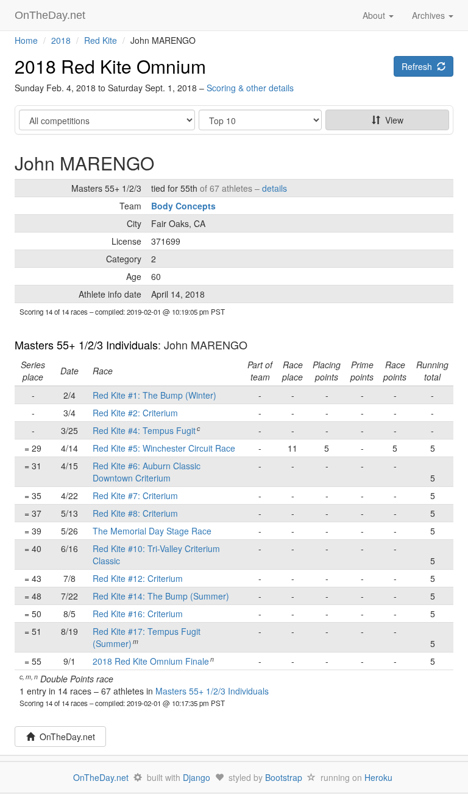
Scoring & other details (250, 88)
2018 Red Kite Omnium (110, 66)
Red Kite (100, 40)
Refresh (419, 66)
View (391, 120)
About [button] (375, 15)
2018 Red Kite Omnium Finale (151, 661)
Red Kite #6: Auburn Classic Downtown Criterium (146, 472)
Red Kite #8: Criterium (135, 513)
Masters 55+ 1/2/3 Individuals (86, 344)
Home (26, 40)
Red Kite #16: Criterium (138, 613)
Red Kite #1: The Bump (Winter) (154, 395)
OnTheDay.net (51, 15)
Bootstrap (283, 777)
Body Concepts (183, 206)
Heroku (378, 777)
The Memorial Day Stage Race (152, 531)
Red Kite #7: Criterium (135, 495)
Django (196, 777)
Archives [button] (429, 15)
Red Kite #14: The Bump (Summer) (161, 596)
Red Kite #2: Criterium (135, 413)
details (274, 188)
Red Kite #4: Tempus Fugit (144, 430)
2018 (61, 40)
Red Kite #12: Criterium (138, 578)
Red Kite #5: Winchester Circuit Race (164, 448)
